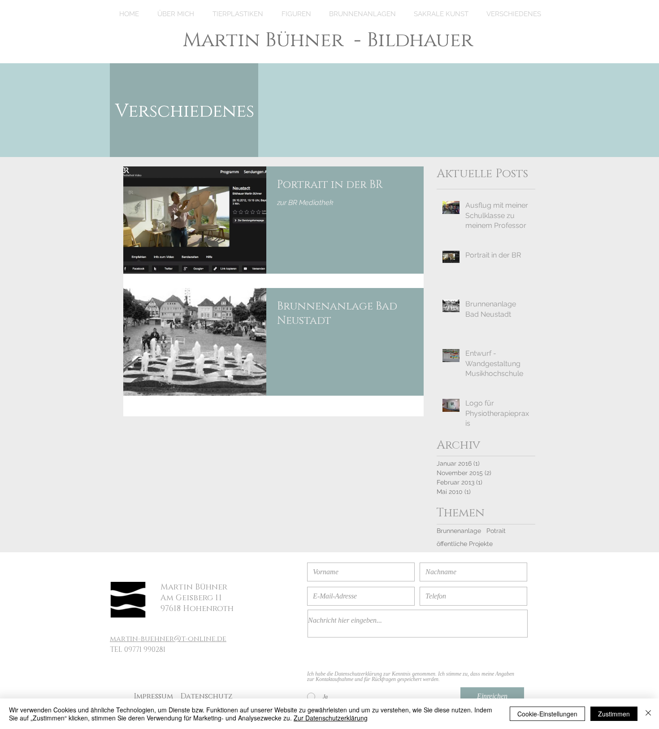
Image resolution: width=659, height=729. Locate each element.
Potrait (496, 530)
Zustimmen (614, 713)
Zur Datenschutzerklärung (331, 717)
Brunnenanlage (459, 530)
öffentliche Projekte (465, 543)
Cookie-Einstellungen (547, 713)
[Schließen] (648, 714)
